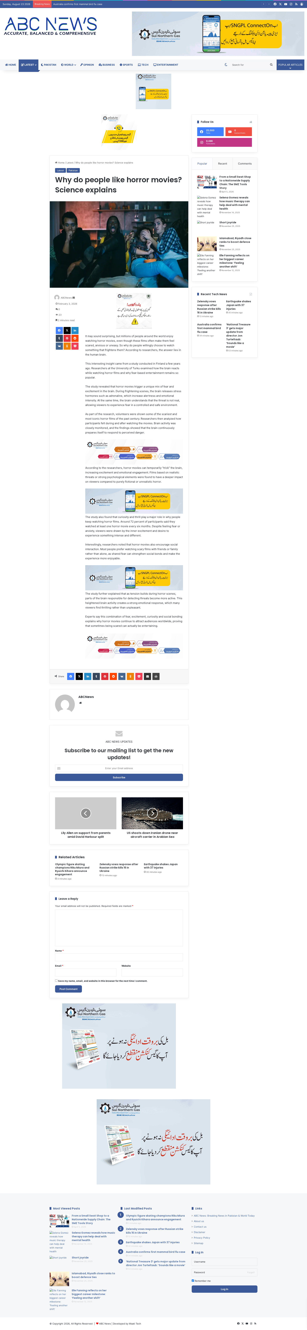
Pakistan (49, 64)
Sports (127, 64)
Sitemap (198, 1243)
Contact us (200, 1226)
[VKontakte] (59, 346)
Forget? (251, 1272)
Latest (29, 64)
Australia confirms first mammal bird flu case (209, 328)
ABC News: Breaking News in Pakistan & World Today (224, 1215)
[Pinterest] (67, 338)
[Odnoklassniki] (67, 346)
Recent (222, 163)
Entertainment (167, 64)
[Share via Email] (147, 676)
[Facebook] (59, 330)
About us (199, 1221)
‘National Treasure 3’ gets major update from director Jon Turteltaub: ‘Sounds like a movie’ (103, 4)
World (68, 64)
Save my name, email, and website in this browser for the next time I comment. (102, 980)
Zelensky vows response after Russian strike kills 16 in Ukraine (118, 867)
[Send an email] (73, 297)
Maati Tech (135, 1323)
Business (108, 64)
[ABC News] (51, 26)
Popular (202, 163)
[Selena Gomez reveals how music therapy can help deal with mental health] (207, 207)
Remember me (202, 1280)
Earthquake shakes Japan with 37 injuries (161, 865)
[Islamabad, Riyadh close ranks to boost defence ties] (207, 243)
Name (59, 950)
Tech (144, 64)
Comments (245, 163)
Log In (224, 1289)
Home (12, 64)
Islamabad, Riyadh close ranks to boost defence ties (235, 241)
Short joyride (227, 222)
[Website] (80, 703)
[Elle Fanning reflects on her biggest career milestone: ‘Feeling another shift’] (207, 265)
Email (59, 965)
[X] (67, 330)
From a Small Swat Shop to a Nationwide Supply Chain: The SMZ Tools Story (235, 182)
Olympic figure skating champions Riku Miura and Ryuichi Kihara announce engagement (72, 869)
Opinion (88, 64)
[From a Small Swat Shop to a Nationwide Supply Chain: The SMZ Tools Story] (207, 181)
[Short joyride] (207, 227)
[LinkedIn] (75, 330)
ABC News (105, 1323)
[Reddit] (75, 338)
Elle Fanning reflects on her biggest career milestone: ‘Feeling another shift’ (89, 1294)
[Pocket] (75, 346)
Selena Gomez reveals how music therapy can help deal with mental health (234, 203)
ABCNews (66, 297)
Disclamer (199, 1232)
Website (126, 965)
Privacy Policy (202, 1237)
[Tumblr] (59, 338)
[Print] (156, 676)
